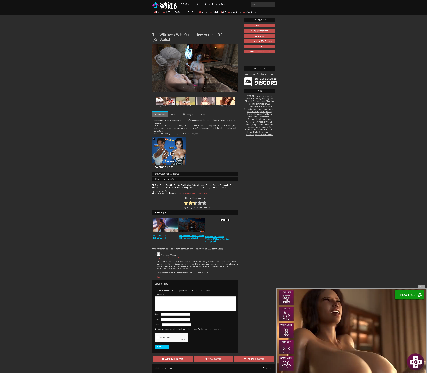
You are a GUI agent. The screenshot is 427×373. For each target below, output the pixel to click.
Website (158, 324)
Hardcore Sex (171, 187)
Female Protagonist (221, 185)
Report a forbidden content (259, 51)
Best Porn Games (203, 4)
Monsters (267, 119)
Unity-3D (257, 132)
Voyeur (269, 134)
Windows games (173, 358)
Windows (204, 12)
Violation (250, 134)
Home (158, 12)
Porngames (267, 368)
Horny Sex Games (219, 4)
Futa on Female (158, 187)
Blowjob (187, 185)
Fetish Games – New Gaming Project (258, 74)
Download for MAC (164, 179)
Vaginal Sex (267, 132)
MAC (224, 12)
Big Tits (181, 185)
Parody (192, 187)
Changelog (190, 114)
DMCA (259, 46)
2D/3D (167, 12)
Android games (256, 358)
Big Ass (262, 99)
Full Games (179, 12)
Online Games (235, 12)
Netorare (261, 122)
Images (206, 114)
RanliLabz (200, 187)
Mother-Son (251, 122)
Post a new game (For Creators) (259, 41)
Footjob (233, 185)
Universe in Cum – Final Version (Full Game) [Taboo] (165, 236)
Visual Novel (224, 187)
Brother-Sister (259, 101)
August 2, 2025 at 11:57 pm (168, 257)
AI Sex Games (250, 12)
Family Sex (262, 109)
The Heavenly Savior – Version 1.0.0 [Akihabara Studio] (191, 237)
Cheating (270, 101)
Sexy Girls (266, 127)
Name (158, 314)
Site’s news (259, 26)
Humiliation (253, 117)
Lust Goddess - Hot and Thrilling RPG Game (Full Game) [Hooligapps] (218, 239)
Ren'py (207, 187)
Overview (161, 114)
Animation (267, 96)
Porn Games (192, 12)
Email (157, 319)
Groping (250, 114)
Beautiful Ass (171, 185)
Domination (252, 106)
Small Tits (258, 129)
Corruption (254, 104)
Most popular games (259, 31)
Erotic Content (250, 109)
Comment (159, 295)
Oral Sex (269, 122)
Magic (186, 187)
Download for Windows (167, 173)
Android (215, 12)
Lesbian (180, 187)
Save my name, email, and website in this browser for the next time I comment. (189, 329)
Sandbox (260, 124)
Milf (260, 119)
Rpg (254, 124)
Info (175, 114)
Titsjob (250, 132)
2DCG (249, 96)
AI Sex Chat (185, 4)
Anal (261, 96)
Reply (159, 277)
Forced (269, 111)
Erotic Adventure (198, 185)
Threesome (269, 129)
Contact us (259, 36)
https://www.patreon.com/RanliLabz (192, 193)
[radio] (186, 203)
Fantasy (209, 185)
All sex (162, 185)
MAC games (214, 358)
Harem (269, 114)
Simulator (249, 129)
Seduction (215, 187)
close (421, 286)
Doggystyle (264, 104)
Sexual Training (255, 127)
